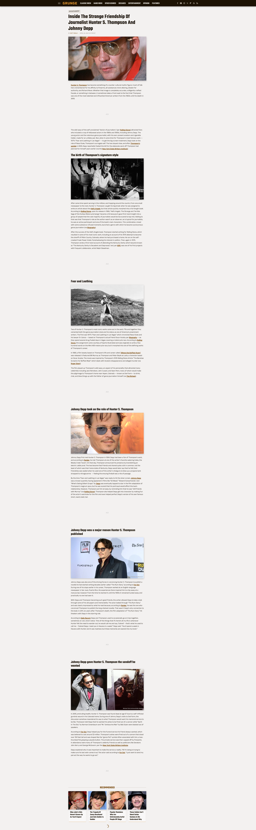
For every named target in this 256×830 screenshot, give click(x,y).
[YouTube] (181, 3)
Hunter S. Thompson (79, 85)
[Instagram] (184, 3)
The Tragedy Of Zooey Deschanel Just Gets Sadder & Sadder (97, 815)
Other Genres (110, 3)
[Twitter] (187, 3)
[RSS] (197, 3)
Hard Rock (98, 3)
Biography (91, 227)
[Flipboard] (190, 3)
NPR (118, 245)
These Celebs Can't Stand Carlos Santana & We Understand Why (136, 815)
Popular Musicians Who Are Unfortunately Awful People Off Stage (117, 815)
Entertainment (134, 3)
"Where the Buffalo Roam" (130, 353)
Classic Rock (85, 3)
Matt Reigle (74, 33)
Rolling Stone (125, 130)
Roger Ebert (75, 364)
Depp (98, 483)
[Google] (194, 3)
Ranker (86, 460)
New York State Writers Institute (115, 149)
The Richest (131, 376)
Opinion (146, 3)
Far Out (136, 585)
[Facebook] (177, 3)
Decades (122, 3)
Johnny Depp (136, 478)
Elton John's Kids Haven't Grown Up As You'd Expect (76, 814)
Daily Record (85, 618)
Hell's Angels (95, 209)
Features (156, 3)
